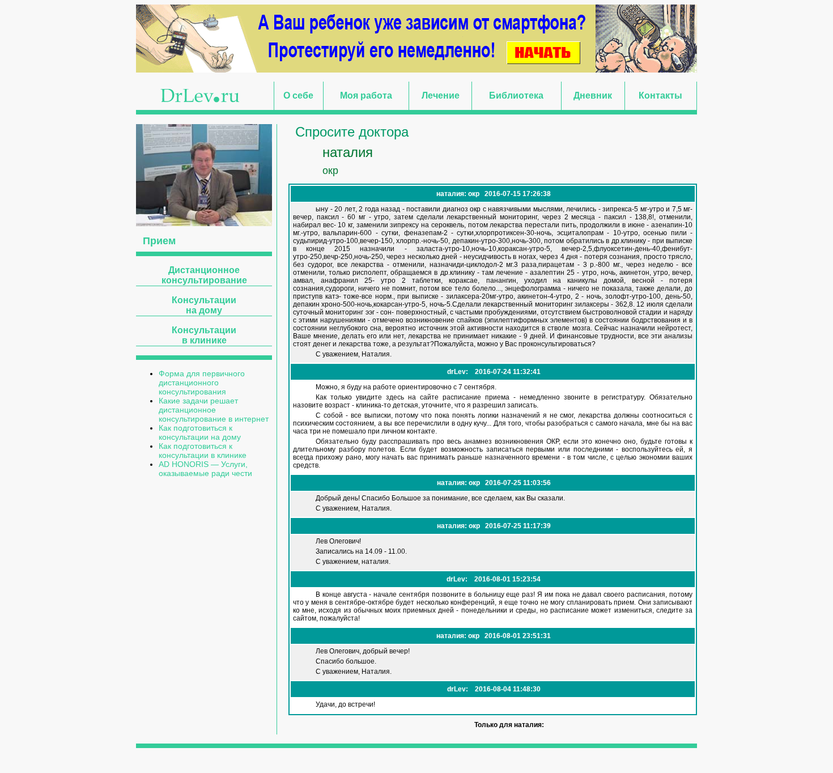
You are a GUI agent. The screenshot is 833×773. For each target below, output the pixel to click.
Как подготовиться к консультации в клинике (202, 450)
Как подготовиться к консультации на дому (200, 432)
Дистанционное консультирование (204, 275)
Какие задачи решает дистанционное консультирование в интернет (214, 409)
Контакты (660, 95)
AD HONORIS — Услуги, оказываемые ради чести (205, 469)
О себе (298, 95)
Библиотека (516, 95)
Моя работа (366, 95)
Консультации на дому (204, 305)
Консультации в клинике (204, 335)
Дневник (592, 95)
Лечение (441, 95)
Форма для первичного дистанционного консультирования (202, 382)
